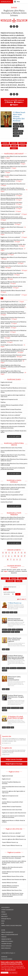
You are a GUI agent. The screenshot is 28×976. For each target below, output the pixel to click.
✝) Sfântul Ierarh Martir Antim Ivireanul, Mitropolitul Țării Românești (19, 116)
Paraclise (22, 143)
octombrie (18, 571)
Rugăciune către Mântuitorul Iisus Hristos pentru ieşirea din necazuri (14, 460)
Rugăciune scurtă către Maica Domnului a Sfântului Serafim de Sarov (12, 180)
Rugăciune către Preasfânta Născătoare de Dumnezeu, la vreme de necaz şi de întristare (14, 189)
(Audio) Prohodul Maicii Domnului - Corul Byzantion (12, 341)
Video (20, 133)
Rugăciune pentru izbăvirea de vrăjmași (11, 533)
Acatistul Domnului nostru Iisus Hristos (11, 412)
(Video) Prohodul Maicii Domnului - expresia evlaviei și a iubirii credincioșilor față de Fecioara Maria (14, 336)
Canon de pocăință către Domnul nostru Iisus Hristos (13, 391)
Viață (22, 126)
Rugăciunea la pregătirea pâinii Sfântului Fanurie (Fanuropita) (14, 253)
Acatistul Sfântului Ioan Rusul (9, 882)
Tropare (22, 145)
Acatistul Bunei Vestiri (7, 502)
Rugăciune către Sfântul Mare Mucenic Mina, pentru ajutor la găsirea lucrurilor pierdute (13, 518)
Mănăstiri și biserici (7, 941)
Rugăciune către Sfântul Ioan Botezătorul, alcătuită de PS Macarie (12, 274)
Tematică (3, 937)
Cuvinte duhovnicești (7, 909)
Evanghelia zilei (7, 748)
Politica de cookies (6, 959)
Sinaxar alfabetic (14, 550)
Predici (15, 133)
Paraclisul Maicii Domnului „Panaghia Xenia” (13, 421)
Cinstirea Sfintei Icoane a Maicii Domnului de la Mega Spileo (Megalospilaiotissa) (16, 657)
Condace (14, 148)
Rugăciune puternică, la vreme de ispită (11, 539)
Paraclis (4, 708)
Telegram (15, 105)
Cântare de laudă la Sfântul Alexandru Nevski (13, 291)
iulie (2, 571)
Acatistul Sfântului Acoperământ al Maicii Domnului (12, 405)
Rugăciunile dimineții (6, 382)
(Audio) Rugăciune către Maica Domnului (13, 345)
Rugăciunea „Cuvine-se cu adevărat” (14, 214)
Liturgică (4, 914)
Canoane (13, 143)
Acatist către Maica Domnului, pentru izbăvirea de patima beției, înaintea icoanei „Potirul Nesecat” (14, 862)
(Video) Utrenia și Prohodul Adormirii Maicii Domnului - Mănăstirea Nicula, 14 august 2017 (14, 313)
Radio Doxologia (6, 948)
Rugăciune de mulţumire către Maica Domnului (13, 423)
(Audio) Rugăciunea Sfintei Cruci (12, 301)
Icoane (15, 128)
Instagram (19, 102)
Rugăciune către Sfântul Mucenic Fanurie (13, 249)
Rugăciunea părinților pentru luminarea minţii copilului (13, 525)
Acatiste (5, 143)
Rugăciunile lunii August (14, 153)
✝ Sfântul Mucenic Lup (14, 603)
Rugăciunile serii (5, 385)
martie (14, 569)
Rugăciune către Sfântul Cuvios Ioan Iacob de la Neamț (14, 157)
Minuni (9, 629)
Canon (20, 124)
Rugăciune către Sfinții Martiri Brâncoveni (13, 227)
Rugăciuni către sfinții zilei (14, 829)
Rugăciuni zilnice (14, 379)
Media (3, 921)
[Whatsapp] (14, 26)
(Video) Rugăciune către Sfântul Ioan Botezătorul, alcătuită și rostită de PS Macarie (13, 366)
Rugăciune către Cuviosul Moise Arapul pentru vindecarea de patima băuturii (13, 262)
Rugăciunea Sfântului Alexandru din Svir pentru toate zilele (14, 278)
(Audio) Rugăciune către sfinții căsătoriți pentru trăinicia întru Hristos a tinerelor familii (14, 361)
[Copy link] (17, 26)
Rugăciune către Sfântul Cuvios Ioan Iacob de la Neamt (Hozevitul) (14, 167)
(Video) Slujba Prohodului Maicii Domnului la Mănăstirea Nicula (13, 318)
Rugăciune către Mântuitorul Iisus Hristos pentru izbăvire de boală (14, 464)
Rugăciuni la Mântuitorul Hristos (14, 444)
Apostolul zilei (6, 736)
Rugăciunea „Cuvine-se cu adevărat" (10, 492)
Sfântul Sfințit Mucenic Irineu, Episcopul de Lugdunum (14, 639)
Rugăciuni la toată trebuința (14, 513)
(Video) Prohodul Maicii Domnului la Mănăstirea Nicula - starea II (13, 326)
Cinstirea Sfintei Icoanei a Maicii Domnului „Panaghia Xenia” (16, 697)
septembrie (11, 571)
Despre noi (4, 957)
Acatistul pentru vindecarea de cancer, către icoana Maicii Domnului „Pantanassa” (13, 857)
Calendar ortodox (14, 566)
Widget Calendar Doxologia (14, 759)
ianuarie (4, 569)
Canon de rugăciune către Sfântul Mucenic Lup (13, 418)
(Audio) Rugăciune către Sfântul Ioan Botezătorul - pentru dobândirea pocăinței (13, 372)
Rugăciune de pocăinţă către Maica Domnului (13, 184)
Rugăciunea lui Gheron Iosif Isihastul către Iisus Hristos (14, 266)
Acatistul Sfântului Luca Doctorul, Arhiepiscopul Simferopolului (10, 886)
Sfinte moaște (19, 629)
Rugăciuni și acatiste (14, 852)
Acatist (15, 124)
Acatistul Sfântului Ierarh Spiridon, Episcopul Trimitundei (13, 872)
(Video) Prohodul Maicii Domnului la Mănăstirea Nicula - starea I (13, 331)
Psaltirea (3, 402)
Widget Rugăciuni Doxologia (14, 764)
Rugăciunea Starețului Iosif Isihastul (14, 270)
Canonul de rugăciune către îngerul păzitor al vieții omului (13, 395)
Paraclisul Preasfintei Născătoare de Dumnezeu (13, 388)
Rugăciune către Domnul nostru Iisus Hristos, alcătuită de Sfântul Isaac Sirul (13, 455)
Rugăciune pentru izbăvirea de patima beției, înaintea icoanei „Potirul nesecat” (13, 488)
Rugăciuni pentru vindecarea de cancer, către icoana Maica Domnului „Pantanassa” (13, 233)
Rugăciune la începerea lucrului (9, 399)
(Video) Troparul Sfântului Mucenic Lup (12, 845)
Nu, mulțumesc (13, 972)
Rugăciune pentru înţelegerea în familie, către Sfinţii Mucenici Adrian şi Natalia (13, 245)
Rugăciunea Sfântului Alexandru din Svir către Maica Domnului (13, 282)
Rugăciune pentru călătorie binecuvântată (12, 536)
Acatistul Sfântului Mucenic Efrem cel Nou (13, 876)
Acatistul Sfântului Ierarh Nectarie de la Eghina (14, 879)
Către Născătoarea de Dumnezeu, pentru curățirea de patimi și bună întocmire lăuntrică (14, 218)
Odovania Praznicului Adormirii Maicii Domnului (15, 619)
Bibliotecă (4, 916)
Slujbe (14, 145)
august (6, 571)
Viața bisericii (5, 907)
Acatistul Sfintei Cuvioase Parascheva (11, 409)
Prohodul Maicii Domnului (11, 211)
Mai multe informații (10, 970)
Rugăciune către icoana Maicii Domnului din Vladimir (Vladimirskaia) (12, 240)
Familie (3, 912)
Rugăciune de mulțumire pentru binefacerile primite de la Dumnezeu (13, 427)
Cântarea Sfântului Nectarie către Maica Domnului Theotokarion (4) (11, 207)
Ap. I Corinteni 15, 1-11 (6, 743)
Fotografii (16, 136)
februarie (9, 569)
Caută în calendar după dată (9, 592)
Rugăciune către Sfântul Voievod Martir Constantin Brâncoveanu (11, 223)
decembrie (14, 573)
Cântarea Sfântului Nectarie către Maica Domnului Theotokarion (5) (11, 203)
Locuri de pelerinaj (18, 131)
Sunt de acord (4, 972)
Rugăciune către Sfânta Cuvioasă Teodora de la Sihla (13, 176)
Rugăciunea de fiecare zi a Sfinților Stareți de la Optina (13, 171)
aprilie (18, 569)
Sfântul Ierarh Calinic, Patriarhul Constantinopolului (14, 678)
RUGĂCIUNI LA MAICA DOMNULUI (14, 481)
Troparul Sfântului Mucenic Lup (10, 842)
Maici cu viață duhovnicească (9, 934)
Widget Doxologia (6, 946)
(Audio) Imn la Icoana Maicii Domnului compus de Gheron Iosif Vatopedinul (13, 355)
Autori (3, 930)
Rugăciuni (14, 7)
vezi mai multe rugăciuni (14, 436)
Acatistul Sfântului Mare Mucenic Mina (12, 890)
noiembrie (24, 571)
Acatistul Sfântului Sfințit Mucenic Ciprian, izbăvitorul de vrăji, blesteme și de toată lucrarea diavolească (13, 895)
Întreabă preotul (6, 918)
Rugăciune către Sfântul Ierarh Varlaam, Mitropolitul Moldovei (11, 287)
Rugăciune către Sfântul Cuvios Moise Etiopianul (14, 258)
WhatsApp (10, 102)
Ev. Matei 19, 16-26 (5, 754)
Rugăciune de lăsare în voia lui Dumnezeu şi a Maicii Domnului (13, 529)
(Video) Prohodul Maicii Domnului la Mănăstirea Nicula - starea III (13, 322)
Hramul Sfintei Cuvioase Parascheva (11, 925)
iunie (24, 569)
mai (22, 569)
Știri (2, 923)
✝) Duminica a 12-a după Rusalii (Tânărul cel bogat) (15, 717)
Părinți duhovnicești (7, 932)
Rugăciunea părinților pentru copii (10, 522)
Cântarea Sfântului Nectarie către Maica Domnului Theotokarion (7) (11, 194)
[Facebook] (11, 26)
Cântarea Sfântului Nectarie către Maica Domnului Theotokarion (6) (11, 199)
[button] (17, 1)
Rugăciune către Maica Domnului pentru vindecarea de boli (12, 867)
